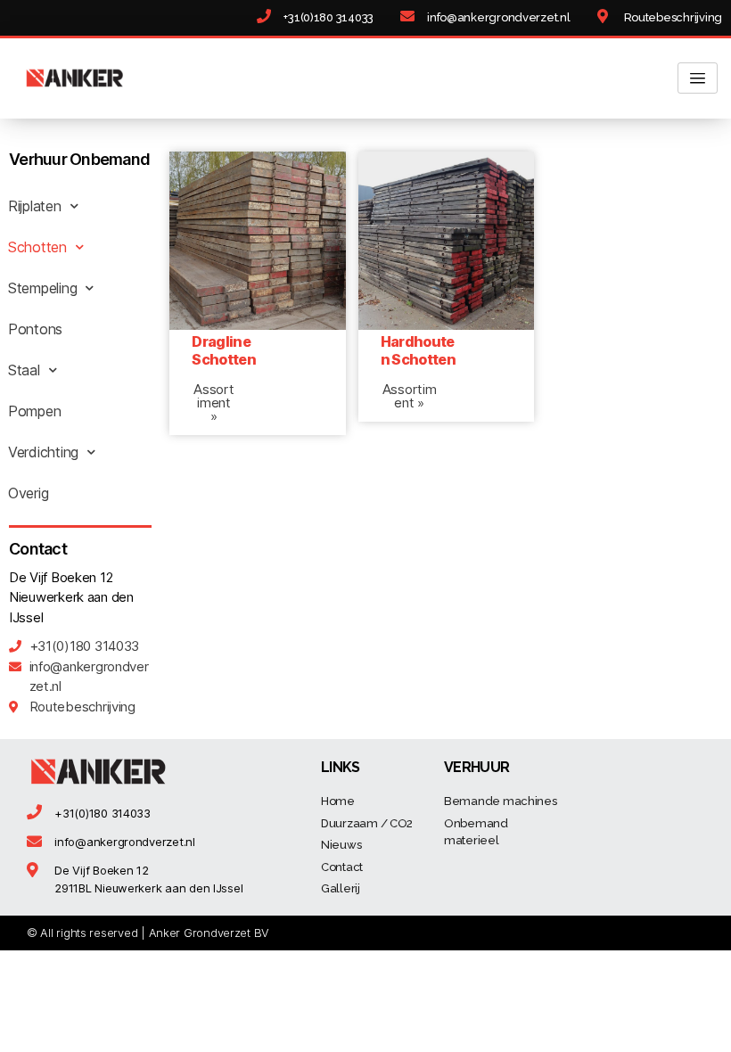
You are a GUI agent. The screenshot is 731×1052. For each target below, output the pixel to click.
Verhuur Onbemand (79, 159)
